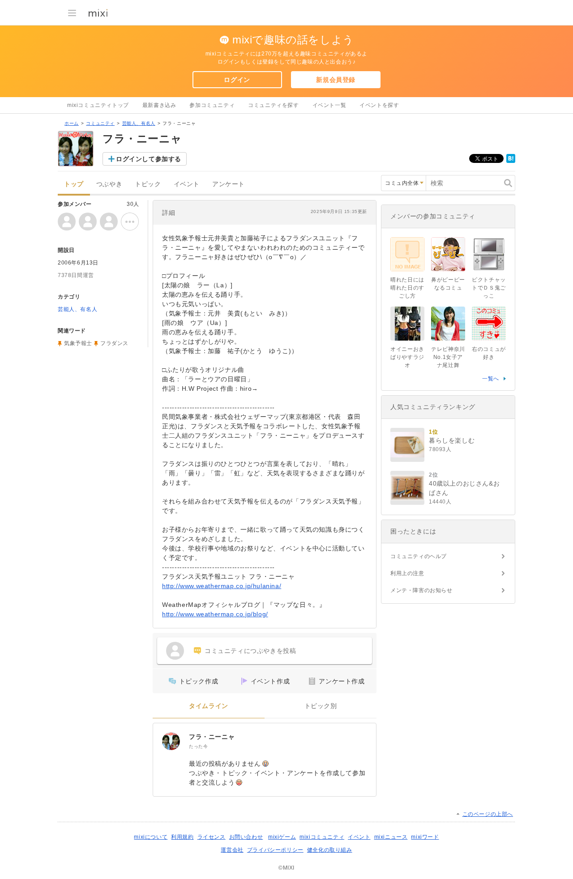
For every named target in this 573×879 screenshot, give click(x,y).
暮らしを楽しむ (452, 440)
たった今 (198, 746)
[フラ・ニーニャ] (171, 741)
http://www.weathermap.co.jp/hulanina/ (221, 585)
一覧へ (490, 378)
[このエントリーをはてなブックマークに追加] (510, 161)
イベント (187, 184)
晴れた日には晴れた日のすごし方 (407, 288)
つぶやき (109, 184)
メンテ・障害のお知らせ (421, 590)
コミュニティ (100, 123)
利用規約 (182, 837)
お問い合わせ (246, 837)
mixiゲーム (282, 837)
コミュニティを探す (273, 105)
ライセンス (211, 837)
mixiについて (150, 837)
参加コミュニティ (212, 105)
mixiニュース (391, 837)
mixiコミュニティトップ (98, 105)
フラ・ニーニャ (212, 736)
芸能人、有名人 (138, 123)
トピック (148, 184)
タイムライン (208, 706)
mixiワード (425, 837)
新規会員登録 (335, 79)
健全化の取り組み (329, 850)
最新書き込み (159, 105)
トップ (74, 184)
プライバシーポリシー (275, 850)
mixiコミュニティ (321, 837)
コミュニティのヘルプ (418, 556)
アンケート (228, 184)
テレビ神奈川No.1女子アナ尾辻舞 (448, 357)
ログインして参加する (148, 158)
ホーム (71, 123)
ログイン (237, 79)
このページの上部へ (487, 814)
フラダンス (114, 343)
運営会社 (232, 850)
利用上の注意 (407, 573)
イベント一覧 (329, 105)
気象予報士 (78, 343)
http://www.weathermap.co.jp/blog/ (215, 614)
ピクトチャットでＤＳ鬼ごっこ (489, 288)
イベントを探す (379, 105)
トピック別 (320, 706)
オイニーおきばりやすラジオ (407, 357)
